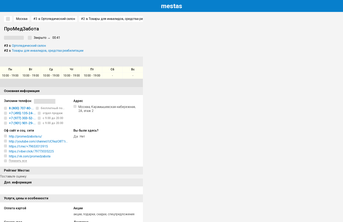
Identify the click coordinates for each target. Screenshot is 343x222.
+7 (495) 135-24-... (22, 113)
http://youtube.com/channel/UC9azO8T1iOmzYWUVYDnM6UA (38, 141)
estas (171, 6)
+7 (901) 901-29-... (22, 123)
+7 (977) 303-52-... (22, 118)
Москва (21, 19)
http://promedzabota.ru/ (25, 136)
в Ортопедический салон (54, 19)
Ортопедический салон (29, 46)
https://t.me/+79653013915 (28, 146)
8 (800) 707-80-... (21, 108)
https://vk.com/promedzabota (29, 156)
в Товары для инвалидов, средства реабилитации (120, 19)
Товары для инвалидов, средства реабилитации (47, 50)
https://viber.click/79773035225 (31, 151)
